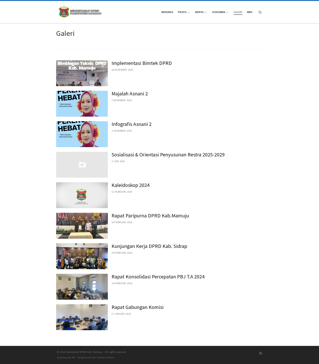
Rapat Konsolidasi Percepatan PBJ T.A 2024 (158, 276)
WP (73, 357)
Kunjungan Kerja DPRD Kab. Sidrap (149, 246)
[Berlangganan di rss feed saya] (260, 353)
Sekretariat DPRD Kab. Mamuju (84, 352)
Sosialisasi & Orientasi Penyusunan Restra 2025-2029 (168, 154)
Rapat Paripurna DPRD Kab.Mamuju (150, 215)
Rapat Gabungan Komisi (138, 307)
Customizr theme (105, 357)
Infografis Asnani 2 (132, 124)
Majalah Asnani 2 (130, 93)
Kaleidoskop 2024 (131, 185)
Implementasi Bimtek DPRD (142, 63)
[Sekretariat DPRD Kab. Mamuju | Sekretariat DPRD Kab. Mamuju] (80, 11)
